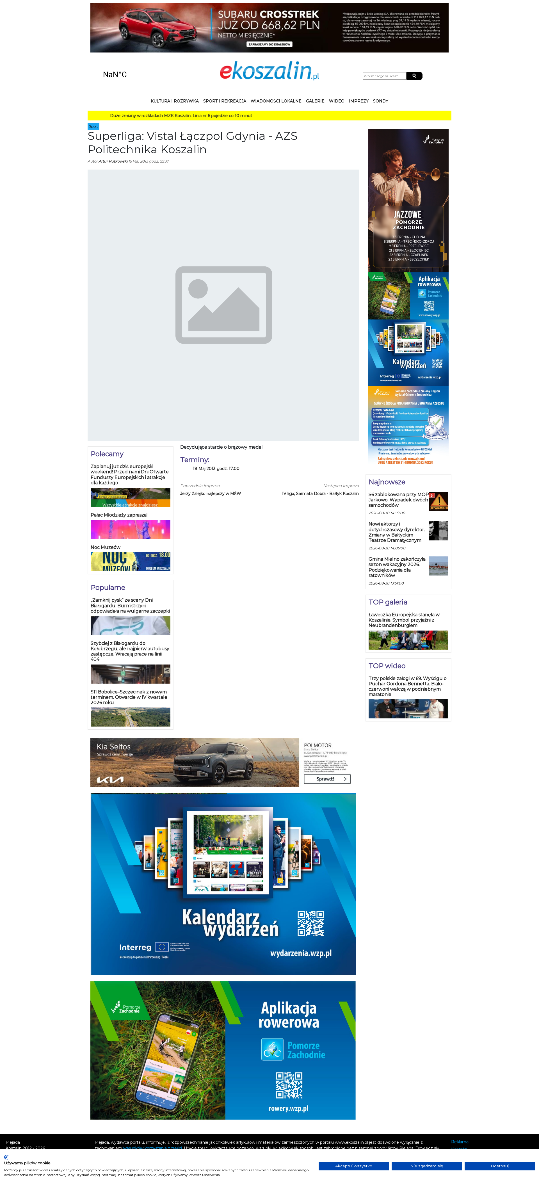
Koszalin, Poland (134, 31)
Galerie (315, 57)
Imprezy (359, 57)
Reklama (460, 1098)
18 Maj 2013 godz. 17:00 (216, 424)
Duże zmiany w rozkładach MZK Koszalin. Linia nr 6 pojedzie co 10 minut (144, 71)
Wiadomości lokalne (276, 57)
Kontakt (459, 1105)
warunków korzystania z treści (152, 1104)
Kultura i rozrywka (175, 57)
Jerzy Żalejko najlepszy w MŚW (210, 449)
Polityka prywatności (471, 1113)
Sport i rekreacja (224, 57)
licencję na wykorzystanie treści (185, 1110)
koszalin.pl (462, 1120)
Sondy (380, 57)
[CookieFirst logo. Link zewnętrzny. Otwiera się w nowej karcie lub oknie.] (6, 1157)
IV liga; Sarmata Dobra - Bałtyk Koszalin (320, 449)
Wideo (336, 57)
